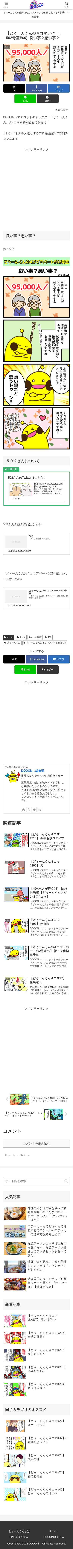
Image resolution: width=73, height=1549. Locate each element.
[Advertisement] (36, 189)
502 (49, 637)
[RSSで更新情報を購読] (39, 809)
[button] (47, 98)
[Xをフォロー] (29, 809)
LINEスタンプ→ (19, 1536)
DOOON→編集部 (32, 770)
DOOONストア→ (54, 1536)
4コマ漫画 (36, 637)
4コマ (10, 637)
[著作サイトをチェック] (23, 809)
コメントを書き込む (36, 1143)
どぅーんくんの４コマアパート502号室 (46, 642)
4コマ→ (54, 1531)
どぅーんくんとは (19, 1531)
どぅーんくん (13, 642)
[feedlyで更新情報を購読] (34, 809)
